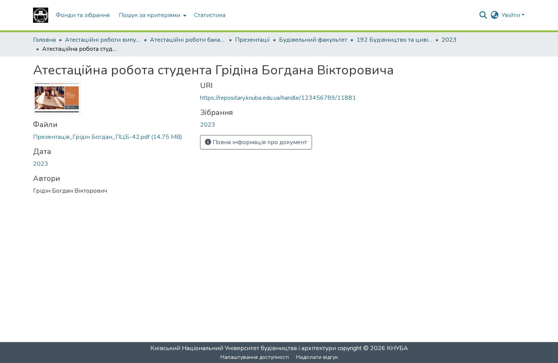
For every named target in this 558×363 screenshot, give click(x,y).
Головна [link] (44, 40)
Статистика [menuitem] (209, 15)
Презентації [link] (252, 40)
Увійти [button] (511, 15)
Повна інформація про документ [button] (259, 142)
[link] (112, 136)
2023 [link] (449, 40)
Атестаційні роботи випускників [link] (103, 40)
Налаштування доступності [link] (255, 357)
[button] (40, 15)
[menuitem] (151, 15)
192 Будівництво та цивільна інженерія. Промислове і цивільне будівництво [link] (394, 40)
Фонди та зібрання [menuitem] (83, 15)
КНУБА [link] (397, 348)
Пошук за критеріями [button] (149, 15)
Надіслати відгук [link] (317, 357)
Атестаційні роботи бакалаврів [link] (188, 40)
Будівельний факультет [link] (313, 40)
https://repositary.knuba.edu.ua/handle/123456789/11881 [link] (278, 98)
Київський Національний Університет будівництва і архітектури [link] (243, 348)
